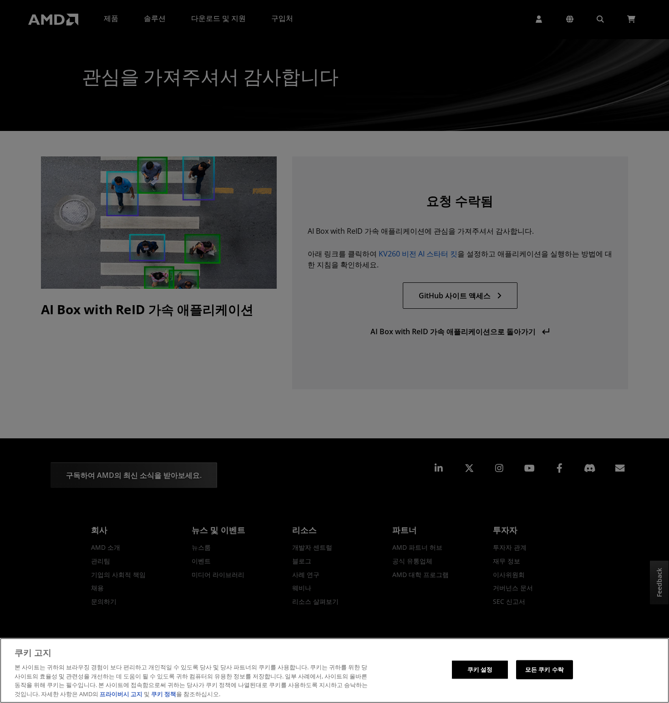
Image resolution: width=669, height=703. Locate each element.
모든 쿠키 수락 (544, 669)
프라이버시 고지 (121, 693)
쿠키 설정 (480, 669)
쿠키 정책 (163, 693)
